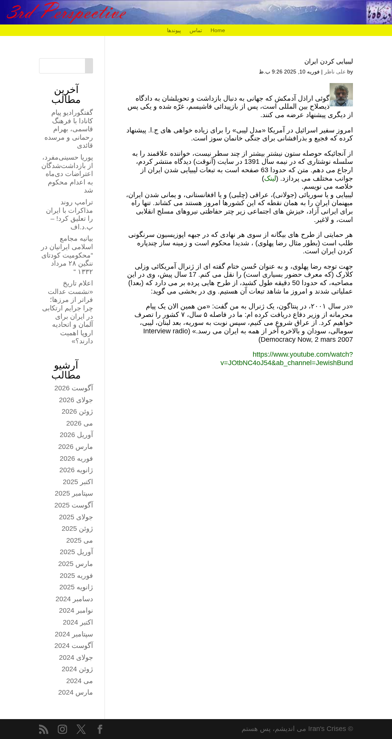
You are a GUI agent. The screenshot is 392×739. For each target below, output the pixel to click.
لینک (270, 178)
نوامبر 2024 (76, 610)
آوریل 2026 (76, 435)
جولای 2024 (76, 657)
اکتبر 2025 (78, 482)
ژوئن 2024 (77, 669)
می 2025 (79, 540)
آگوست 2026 (73, 388)
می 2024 (79, 681)
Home (218, 30)
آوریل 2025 (76, 552)
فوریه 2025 (76, 575)
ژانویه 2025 (76, 587)
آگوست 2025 (73, 505)
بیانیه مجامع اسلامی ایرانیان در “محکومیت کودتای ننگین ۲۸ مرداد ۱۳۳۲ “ (67, 255)
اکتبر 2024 (78, 622)
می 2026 (79, 423)
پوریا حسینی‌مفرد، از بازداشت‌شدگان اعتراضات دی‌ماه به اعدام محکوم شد (67, 173)
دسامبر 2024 (74, 599)
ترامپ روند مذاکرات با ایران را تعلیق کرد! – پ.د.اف (69, 214)
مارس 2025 (75, 564)
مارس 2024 (75, 692)
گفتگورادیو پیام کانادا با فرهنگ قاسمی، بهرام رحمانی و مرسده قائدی (68, 129)
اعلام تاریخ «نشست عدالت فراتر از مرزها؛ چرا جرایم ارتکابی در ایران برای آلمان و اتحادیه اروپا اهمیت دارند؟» (67, 312)
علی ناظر (335, 72)
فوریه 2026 (76, 458)
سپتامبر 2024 (74, 634)
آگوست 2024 (73, 645)
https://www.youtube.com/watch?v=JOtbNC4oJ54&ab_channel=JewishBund (286, 359)
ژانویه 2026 (76, 470)
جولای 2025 (76, 517)
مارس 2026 (75, 446)
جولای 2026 (76, 400)
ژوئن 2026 (77, 411)
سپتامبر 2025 (74, 493)
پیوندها (174, 30)
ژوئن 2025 (77, 528)
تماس (195, 30)
